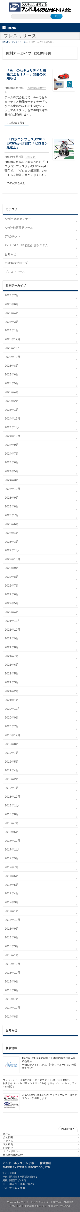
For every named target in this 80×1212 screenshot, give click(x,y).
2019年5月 (12, 761)
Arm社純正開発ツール (19, 227)
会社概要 (8, 1137)
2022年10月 (12, 559)
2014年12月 (12, 1007)
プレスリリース (15, 271)
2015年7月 (12, 999)
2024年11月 (12, 427)
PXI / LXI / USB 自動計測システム (26, 245)
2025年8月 (12, 365)
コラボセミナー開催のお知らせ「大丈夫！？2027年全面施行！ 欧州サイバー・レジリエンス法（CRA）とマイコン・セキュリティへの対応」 (40, 1083)
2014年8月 (12, 1016)
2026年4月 (12, 313)
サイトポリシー (11, 1151)
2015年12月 (12, 963)
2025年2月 (12, 400)
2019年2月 (12, 779)
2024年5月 (12, 471)
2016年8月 (12, 937)
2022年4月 (12, 612)
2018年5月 (12, 831)
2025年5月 (12, 383)
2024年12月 (12, 418)
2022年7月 (12, 585)
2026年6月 (12, 304)
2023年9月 (12, 497)
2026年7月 (12, 295)
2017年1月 (12, 911)
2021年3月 (12, 682)
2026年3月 (12, 321)
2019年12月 (12, 735)
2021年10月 (12, 629)
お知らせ (30, 157)
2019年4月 (12, 770)
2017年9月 (12, 858)
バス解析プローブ (16, 263)
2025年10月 (12, 356)
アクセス (8, 1140)
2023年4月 (12, 532)
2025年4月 (12, 392)
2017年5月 (12, 884)
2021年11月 (12, 620)
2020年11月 (12, 708)
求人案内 (8, 1144)
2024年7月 (12, 453)
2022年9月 (12, 568)
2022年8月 (12, 576)
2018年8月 (12, 814)
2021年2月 (12, 691)
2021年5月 (12, 673)
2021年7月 (12, 656)
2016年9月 (12, 928)
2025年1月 (12, 409)
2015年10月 (12, 972)
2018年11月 (12, 805)
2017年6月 (12, 876)
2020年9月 (12, 717)
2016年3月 (12, 946)
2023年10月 (12, 488)
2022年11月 (12, 550)
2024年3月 (12, 480)
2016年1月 (12, 955)
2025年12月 (12, 339)
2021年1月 (12, 700)
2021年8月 (12, 647)
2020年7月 (12, 726)
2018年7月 (12, 823)
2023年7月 (12, 515)
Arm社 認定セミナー (18, 219)
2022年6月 (12, 594)
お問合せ (8, 1147)
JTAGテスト (13, 236)
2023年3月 (12, 541)
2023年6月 (12, 524)
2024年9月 (12, 444)
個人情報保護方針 (13, 1154)
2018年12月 (12, 796)
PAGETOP (67, 1129)
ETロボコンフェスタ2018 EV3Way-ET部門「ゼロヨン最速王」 (27, 143)
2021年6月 (12, 664)
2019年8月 (12, 744)
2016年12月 (12, 919)
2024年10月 (12, 436)
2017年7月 (12, 867)
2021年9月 (12, 638)
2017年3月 (12, 902)
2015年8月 (12, 990)
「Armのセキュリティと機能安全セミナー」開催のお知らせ (26, 74)
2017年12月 (12, 840)
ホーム (6, 1133)
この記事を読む (16, 122)
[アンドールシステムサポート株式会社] (40, 7)
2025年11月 (12, 348)
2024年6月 (12, 462)
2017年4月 (12, 893)
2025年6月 (12, 374)
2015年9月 (12, 981)
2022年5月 (12, 603)
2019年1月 (12, 787)
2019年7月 (12, 752)
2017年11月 (12, 849)
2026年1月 (12, 330)
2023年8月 (12, 506)
